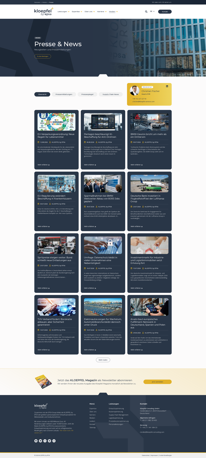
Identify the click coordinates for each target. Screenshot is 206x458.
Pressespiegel (87, 94)
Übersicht (42, 94)
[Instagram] (54, 440)
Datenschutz (145, 455)
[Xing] (45, 440)
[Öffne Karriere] (106, 11)
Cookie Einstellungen (165, 455)
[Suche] (146, 12)
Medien (44, 2)
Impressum (154, 455)
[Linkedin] (167, 86)
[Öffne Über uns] (94, 11)
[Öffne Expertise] (81, 11)
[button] (103, 360)
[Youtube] (40, 440)
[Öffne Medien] (117, 11)
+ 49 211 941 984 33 (149, 427)
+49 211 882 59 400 (149, 420)
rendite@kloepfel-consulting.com (152, 432)
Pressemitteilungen (64, 94)
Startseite (37, 2)
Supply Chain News (111, 94)
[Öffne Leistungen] (69, 11)
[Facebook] (36, 440)
